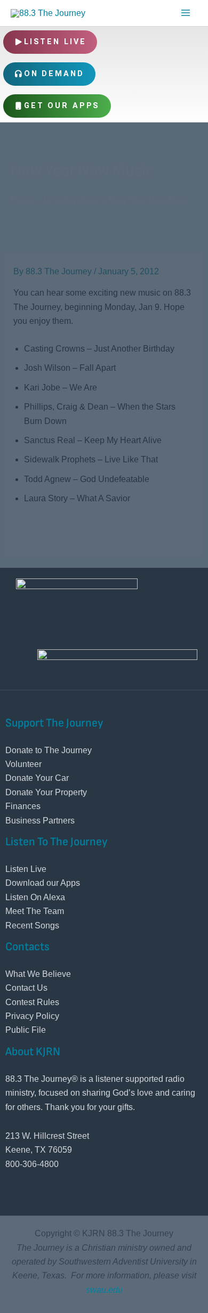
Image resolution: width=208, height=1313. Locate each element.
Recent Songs (32, 925)
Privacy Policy (32, 1016)
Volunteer (23, 764)
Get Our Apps (62, 105)
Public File (25, 1029)
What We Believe (38, 973)
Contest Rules (32, 1002)
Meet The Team (34, 911)
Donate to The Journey (48, 750)
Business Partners (40, 820)
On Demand (54, 73)
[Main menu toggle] (185, 13)
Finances (23, 806)
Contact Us (26, 987)
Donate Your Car (37, 777)
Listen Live (55, 41)
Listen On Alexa (35, 897)
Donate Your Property (46, 792)
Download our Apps (42, 882)
